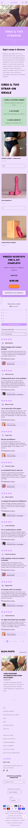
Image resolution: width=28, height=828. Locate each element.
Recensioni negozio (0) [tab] (21, 329)
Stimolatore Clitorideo (9, 242)
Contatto (6, 728)
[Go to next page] (23, 641)
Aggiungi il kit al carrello (14, 293)
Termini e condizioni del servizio (15, 818)
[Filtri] (2, 334)
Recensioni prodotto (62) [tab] (8, 329)
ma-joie (13, 811)
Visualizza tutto (23, 652)
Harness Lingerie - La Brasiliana (11, 158)
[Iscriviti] (23, 782)
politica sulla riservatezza (11, 753)
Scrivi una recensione (14, 324)
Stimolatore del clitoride (11, 715)
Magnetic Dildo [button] (11, 364)
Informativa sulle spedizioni (12, 820)
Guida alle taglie (8, 735)
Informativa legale (15, 825)
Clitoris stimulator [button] (11, 425)
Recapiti (23, 820)
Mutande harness (8, 711)
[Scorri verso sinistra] (10, 700)
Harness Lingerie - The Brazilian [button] (15, 394)
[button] (2, 2)
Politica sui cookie (8, 749)
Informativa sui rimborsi (16, 813)
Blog (4, 721)
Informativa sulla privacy (14, 815)
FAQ (4, 708)
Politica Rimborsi (8, 745)
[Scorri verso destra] (17, 700)
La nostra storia (8, 725)
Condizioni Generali (9, 742)
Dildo (4, 718)
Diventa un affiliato (9, 739)
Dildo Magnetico (7, 200)
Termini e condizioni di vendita (14, 822)
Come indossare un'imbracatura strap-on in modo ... (13, 676)
